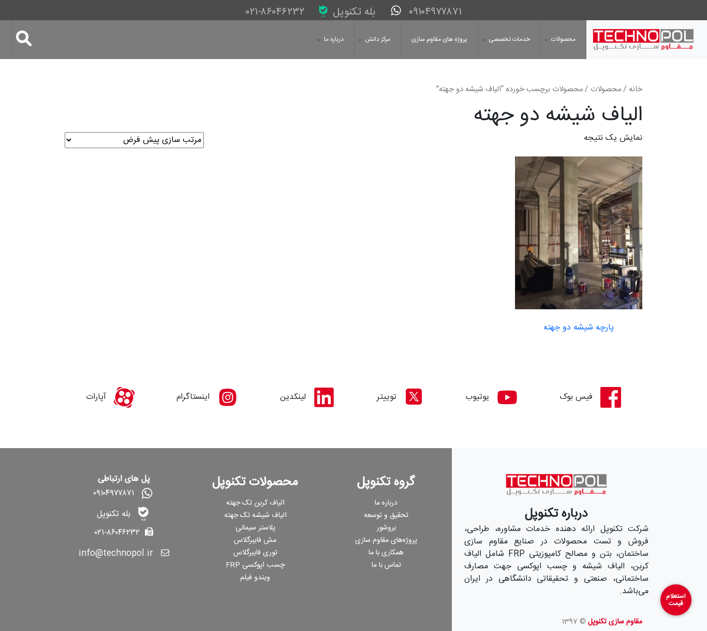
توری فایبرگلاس (255, 553)
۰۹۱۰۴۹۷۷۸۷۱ (434, 12)
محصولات (563, 39)
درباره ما (334, 39)
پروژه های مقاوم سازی (439, 39)
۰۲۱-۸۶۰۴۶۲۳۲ (276, 12)
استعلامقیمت (676, 600)
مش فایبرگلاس (255, 540)
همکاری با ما (386, 553)
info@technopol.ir (116, 554)
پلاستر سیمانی (255, 528)
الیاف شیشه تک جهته (255, 515)
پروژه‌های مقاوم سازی (386, 540)
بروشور (386, 528)
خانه (635, 89)
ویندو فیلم (255, 577)
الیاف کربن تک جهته (255, 503)
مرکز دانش (377, 39)
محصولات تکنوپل (255, 482)
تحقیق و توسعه (386, 515)
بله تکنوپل (352, 12)
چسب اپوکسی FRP (255, 565)
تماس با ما (386, 565)
